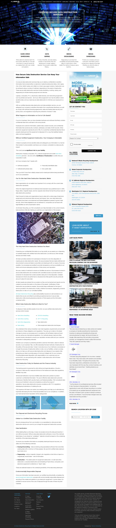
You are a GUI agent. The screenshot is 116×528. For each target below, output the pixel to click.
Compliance (65, 1)
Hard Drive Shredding (25, 55)
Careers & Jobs (18, 504)
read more (93, 231)
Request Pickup (29, 519)
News (37, 504)
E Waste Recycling (27, 512)
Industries (72, 1)
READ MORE (72, 403)
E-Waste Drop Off (57, 1)
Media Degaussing (69, 55)
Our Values (17, 500)
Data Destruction (36, 1)
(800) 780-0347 (98, 2)
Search (95, 417)
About (81, 1)
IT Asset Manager (74, 327)
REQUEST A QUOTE (58, 25)
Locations (16, 506)
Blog (77, 1)
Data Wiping (47, 55)
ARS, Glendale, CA (74, 382)
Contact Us (86, 1)
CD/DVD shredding (43, 315)
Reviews (38, 502)
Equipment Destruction (28, 506)
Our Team (16, 508)
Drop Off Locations (39, 497)
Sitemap (38, 508)
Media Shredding (90, 55)
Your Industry (39, 500)
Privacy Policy (39, 506)
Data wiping (20, 325)
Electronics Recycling (28, 502)
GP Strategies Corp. (75, 354)
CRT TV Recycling (43, 319)
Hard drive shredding (23, 315)
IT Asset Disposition (47, 1)
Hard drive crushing (22, 319)
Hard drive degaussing (23, 322)
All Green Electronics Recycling (24, 294)
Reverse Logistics (29, 509)
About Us (16, 498)
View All (98, 216)
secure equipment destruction (24, 477)
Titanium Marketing (96, 526)
